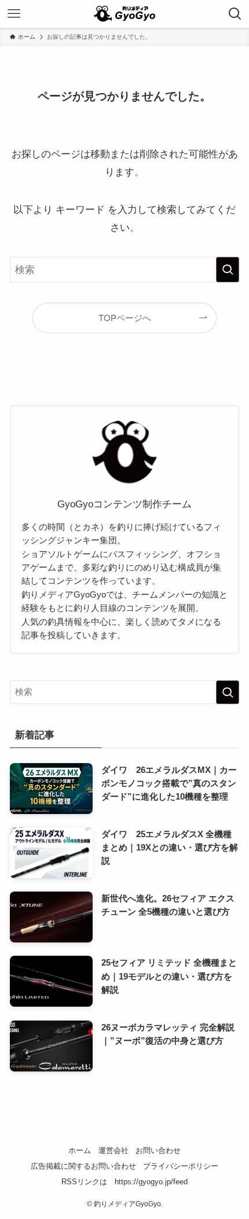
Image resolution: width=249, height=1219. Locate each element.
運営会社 (113, 1150)
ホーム (79, 1150)
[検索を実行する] (227, 269)
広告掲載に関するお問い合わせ (83, 1166)
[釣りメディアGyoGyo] (124, 14)
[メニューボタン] (14, 14)
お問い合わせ (158, 1150)
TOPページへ (124, 318)
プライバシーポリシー (180, 1166)
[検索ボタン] (235, 14)
